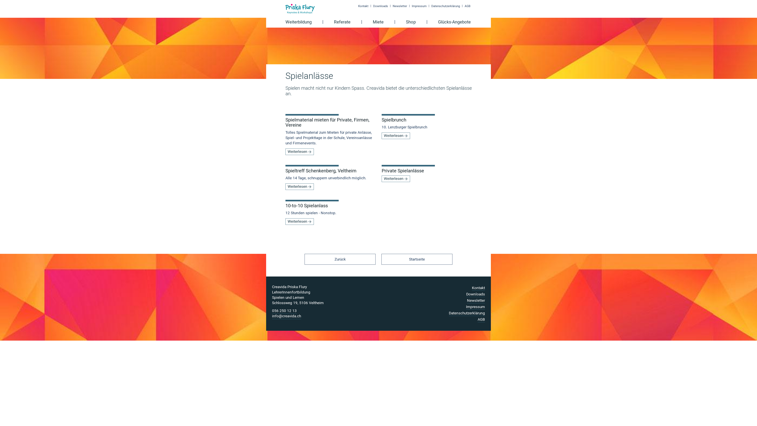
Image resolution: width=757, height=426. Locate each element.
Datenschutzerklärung (445, 6)
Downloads (380, 6)
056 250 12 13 (284, 311)
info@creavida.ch (286, 316)
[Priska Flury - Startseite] (300, 9)
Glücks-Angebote (454, 22)
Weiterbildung (298, 22)
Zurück (340, 259)
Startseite (417, 259)
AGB (467, 6)
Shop (411, 22)
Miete (378, 22)
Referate (342, 22)
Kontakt (363, 6)
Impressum (419, 6)
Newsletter (400, 6)
